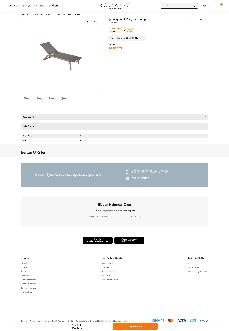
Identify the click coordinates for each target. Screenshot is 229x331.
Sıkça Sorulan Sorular (110, 280)
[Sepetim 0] (220, 6)
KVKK (190, 263)
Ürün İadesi (106, 276)
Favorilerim (204, 6)
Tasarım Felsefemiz (28, 288)
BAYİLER (53, 6)
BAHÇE (27, 6)
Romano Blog (26, 292)
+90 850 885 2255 (149, 172)
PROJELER (39, 6)
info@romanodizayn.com (97, 241)
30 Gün (135, 38)
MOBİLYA (14, 6)
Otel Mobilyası (27, 276)
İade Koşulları (29, 126)
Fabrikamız (25, 272)
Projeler (24, 268)
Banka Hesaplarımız (109, 263)
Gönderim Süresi (108, 272)
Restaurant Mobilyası (29, 280)
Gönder (134, 217)
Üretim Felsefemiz (28, 284)
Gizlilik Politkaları (194, 268)
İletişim (24, 263)
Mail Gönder (140, 178)
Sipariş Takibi (107, 268)
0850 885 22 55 (129, 241)
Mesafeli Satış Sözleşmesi (198, 272)
